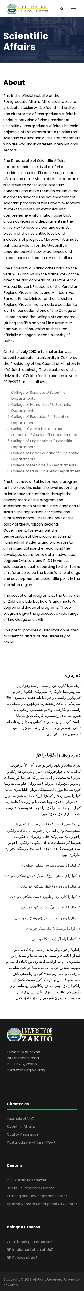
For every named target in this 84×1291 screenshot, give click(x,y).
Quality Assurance (23, 1134)
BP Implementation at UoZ (30, 1249)
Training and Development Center (37, 1195)
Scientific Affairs (21, 1126)
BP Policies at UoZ (22, 1257)
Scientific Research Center (30, 1188)
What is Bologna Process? (29, 1241)
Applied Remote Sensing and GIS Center (42, 1203)
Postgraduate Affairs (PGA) (31, 1142)
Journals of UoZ (20, 1118)
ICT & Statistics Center (27, 1180)
